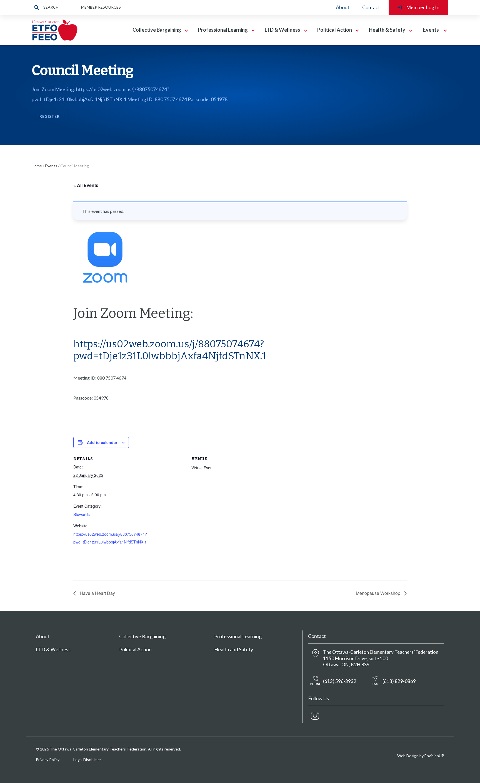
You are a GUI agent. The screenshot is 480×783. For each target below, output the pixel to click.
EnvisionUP (434, 755)
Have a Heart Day (97, 593)
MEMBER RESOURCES (101, 7)
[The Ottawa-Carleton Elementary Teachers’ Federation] (55, 30)
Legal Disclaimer (87, 759)
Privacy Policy (47, 759)
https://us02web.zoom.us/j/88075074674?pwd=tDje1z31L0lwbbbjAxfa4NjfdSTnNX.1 (169, 350)
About (342, 7)
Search (51, 7)
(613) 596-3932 (333, 682)
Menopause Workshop (378, 593)
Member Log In (422, 7)
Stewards (81, 514)
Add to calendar (102, 442)
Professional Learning (238, 636)
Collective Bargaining (142, 636)
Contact (371, 7)
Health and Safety (233, 649)
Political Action (135, 649)
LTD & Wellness (53, 649)
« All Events (85, 185)
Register (49, 116)
